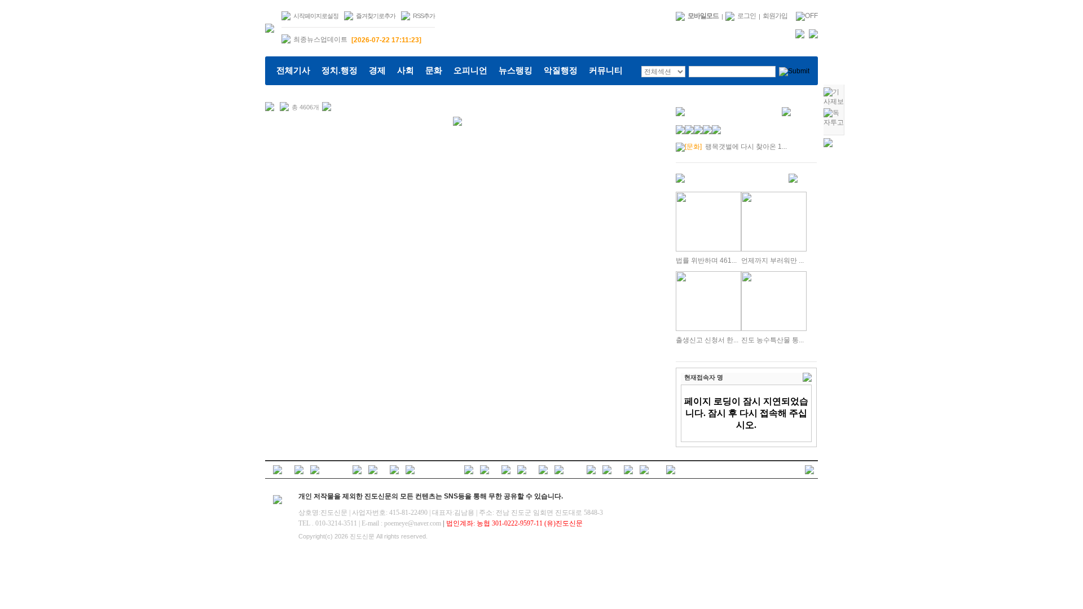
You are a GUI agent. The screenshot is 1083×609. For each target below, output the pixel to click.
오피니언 (470, 70)
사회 (405, 70)
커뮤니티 (606, 70)
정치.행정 (340, 70)
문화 (433, 70)
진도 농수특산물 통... (772, 340)
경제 (377, 70)
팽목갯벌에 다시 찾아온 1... (736, 147)
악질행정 (561, 70)
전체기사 (293, 70)
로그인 (746, 16)
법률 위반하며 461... (706, 260)
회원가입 (775, 16)
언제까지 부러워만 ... (772, 260)
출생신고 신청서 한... (707, 340)
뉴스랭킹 (515, 70)
